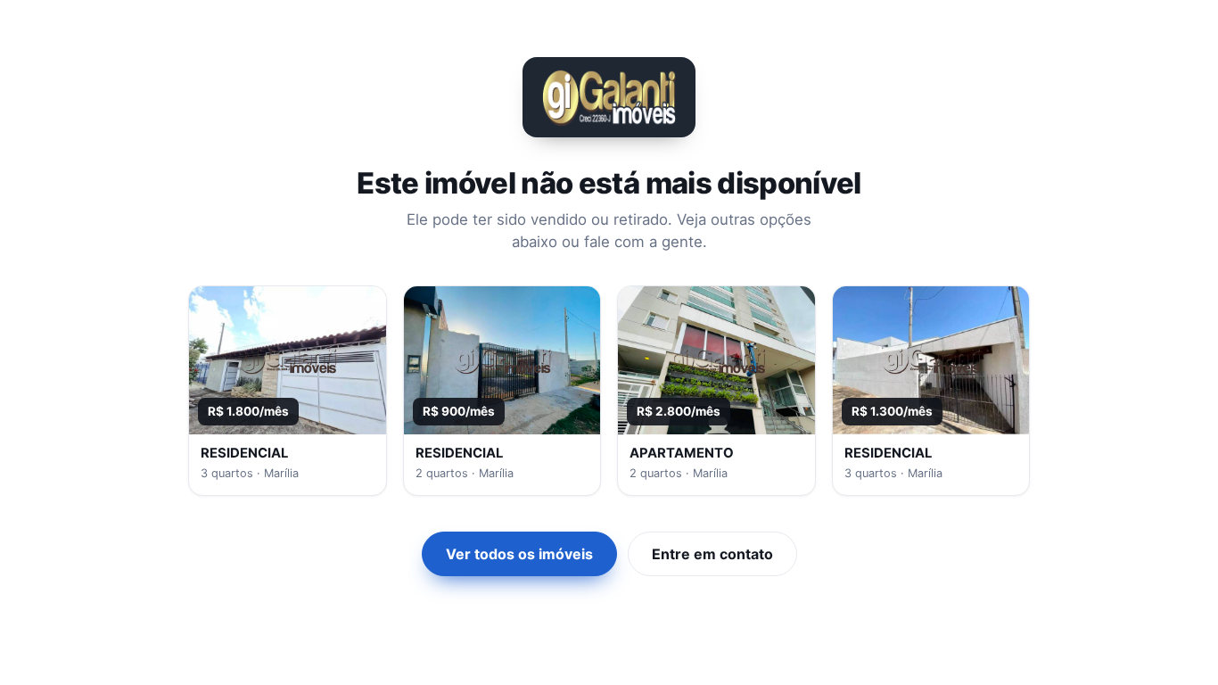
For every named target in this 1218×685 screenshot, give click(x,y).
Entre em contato (712, 554)
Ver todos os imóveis (519, 554)
